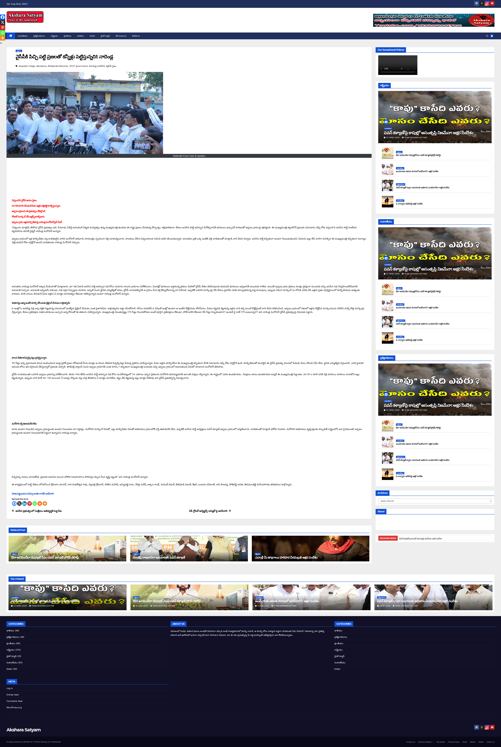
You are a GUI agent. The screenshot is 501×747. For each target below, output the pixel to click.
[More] (45, 503)
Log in (10, 688)
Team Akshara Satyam (415, 137)
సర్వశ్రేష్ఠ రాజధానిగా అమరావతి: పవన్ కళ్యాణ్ (159, 557)
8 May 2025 (385, 606)
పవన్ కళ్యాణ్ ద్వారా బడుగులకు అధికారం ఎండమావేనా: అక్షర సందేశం (422, 187)
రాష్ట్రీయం (54, 36)
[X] (19, 503)
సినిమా (92, 36)
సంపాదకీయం (23, 36)
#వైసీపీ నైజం (111, 66)
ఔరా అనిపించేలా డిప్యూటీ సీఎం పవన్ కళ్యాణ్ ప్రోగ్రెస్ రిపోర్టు (45, 557)
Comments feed (14, 701)
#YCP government (79, 66)
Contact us (410, 742)
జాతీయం (80, 36)
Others (472, 742)
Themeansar (55, 742)
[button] (487, 36)
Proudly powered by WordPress (20, 742)
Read (464, 742)
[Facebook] (14, 503)
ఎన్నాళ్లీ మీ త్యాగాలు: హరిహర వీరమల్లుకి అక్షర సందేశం (286, 557)
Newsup (44, 742)
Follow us (490, 742)
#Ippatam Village (27, 66)
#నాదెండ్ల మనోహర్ (97, 66)
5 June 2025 (264, 606)
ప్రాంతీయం (67, 36)
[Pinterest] (29, 503)
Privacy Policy (454, 742)
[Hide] (1, 43)
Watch (481, 742)
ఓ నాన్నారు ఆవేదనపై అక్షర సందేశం (409, 203)
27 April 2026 (393, 137)
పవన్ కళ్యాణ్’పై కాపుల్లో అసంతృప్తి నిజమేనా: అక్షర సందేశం (428, 132)
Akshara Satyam (24, 25)
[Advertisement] (189, 178)
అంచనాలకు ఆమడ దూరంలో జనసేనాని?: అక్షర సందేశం (417, 171)
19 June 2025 (142, 606)
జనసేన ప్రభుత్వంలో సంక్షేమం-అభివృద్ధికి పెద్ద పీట (39, 510)
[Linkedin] (24, 503)
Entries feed (13, 694)
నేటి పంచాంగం (121, 36)
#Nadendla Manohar (58, 66)
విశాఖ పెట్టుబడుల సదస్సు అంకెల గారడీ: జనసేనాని (33, 493)
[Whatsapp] (34, 503)
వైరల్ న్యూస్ (105, 36)
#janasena (41, 66)
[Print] (39, 503)
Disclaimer (440, 742)
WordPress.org (14, 707)
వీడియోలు (136, 36)
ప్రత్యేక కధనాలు (39, 36)
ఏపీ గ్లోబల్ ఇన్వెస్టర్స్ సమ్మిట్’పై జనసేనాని (208, 510)
